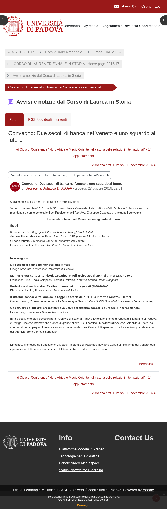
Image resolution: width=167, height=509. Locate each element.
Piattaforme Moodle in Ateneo (81, 449)
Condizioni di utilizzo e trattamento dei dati (83, 499)
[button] (126, 6)
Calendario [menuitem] (71, 26)
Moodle (148, 490)
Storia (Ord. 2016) (107, 52)
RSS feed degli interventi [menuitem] (47, 119)
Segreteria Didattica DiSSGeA (48, 188)
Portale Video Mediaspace (79, 463)
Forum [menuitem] (14, 119)
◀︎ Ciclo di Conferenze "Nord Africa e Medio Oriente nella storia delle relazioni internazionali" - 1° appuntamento (83, 153)
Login (159, 6)
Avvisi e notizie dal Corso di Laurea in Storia (47, 75)
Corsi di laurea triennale (63, 52)
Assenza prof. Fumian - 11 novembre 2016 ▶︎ (124, 165)
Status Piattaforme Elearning (81, 470)
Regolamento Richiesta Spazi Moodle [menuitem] (131, 26)
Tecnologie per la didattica (79, 456)
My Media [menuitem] (90, 26)
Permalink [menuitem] (146, 364)
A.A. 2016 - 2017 (21, 52)
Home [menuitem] (54, 26)
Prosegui (83, 505)
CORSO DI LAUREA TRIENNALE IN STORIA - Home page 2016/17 (66, 64)
